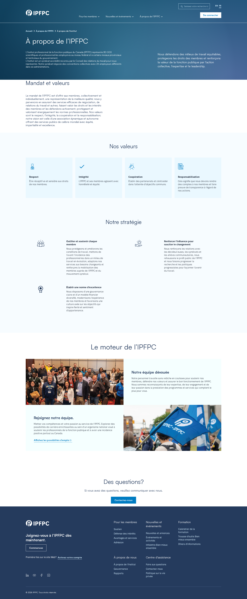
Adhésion (119, 542)
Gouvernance (121, 569)
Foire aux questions (156, 564)
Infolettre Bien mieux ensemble (157, 546)
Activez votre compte (70, 557)
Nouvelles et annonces (158, 533)
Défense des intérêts (125, 533)
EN (216, 6)
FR (220, 6)
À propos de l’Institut (125, 564)
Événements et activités (154, 539)
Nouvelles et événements (119, 16)
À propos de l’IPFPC (150, 16)
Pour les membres (88, 16)
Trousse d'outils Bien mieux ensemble (188, 538)
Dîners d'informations (189, 544)
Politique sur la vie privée (155, 575)
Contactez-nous (123, 500)
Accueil (29, 31)
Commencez (36, 547)
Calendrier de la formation (186, 530)
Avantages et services (125, 538)
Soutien (118, 529)
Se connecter (210, 15)
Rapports (119, 573)
